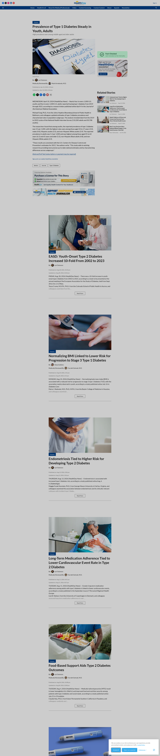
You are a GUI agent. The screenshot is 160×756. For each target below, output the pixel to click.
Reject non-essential (129, 750)
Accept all (116, 750)
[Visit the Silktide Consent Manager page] (154, 750)
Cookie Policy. (141, 745)
